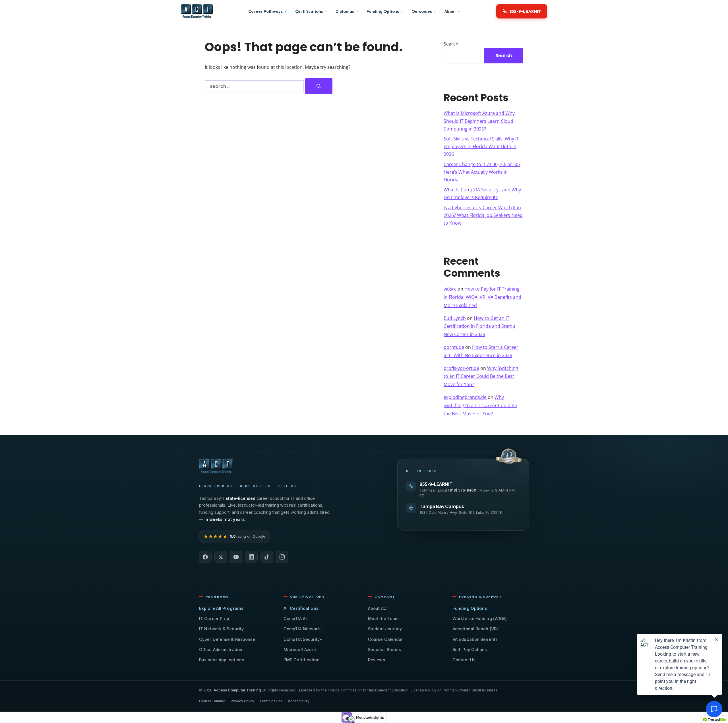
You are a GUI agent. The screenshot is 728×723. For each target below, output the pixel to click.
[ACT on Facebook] (205, 557)
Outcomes (421, 11)
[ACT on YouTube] (236, 557)
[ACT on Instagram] (282, 557)
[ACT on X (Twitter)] (220, 557)
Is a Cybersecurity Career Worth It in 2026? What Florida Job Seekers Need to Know (483, 215)
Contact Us (463, 659)
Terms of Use (271, 701)
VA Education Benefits (475, 639)
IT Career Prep (214, 618)
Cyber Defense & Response (227, 639)
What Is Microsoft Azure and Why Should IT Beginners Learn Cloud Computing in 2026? (479, 121)
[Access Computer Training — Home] (197, 11)
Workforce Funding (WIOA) (479, 618)
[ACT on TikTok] (266, 557)
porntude (454, 347)
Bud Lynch (455, 318)
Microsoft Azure (300, 649)
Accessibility (298, 701)
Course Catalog (212, 701)
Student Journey (385, 628)
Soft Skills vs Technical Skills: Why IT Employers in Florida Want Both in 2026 (481, 146)
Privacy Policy (242, 701)
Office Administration (220, 649)
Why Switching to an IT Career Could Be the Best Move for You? (481, 376)
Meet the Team (383, 618)
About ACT (378, 608)
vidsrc (450, 289)
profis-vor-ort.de (461, 368)
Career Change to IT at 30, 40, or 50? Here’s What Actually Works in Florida (482, 172)
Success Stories (384, 649)
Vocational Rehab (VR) (475, 628)
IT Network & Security (221, 628)
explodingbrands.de (465, 397)
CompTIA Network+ (303, 628)
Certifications (309, 11)
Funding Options (383, 11)
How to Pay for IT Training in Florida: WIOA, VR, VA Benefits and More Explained (482, 297)
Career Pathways (265, 11)
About (450, 11)
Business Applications (221, 659)
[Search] (318, 86)
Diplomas (345, 11)
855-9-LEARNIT (436, 484)
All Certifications (301, 608)
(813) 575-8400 (462, 490)
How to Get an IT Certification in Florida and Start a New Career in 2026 (480, 326)
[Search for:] (255, 86)
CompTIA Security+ (303, 639)
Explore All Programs (221, 608)
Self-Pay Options (469, 649)
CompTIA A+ (296, 618)
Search (451, 44)
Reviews (376, 659)
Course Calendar (385, 639)
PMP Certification (302, 659)
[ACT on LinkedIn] (251, 557)
